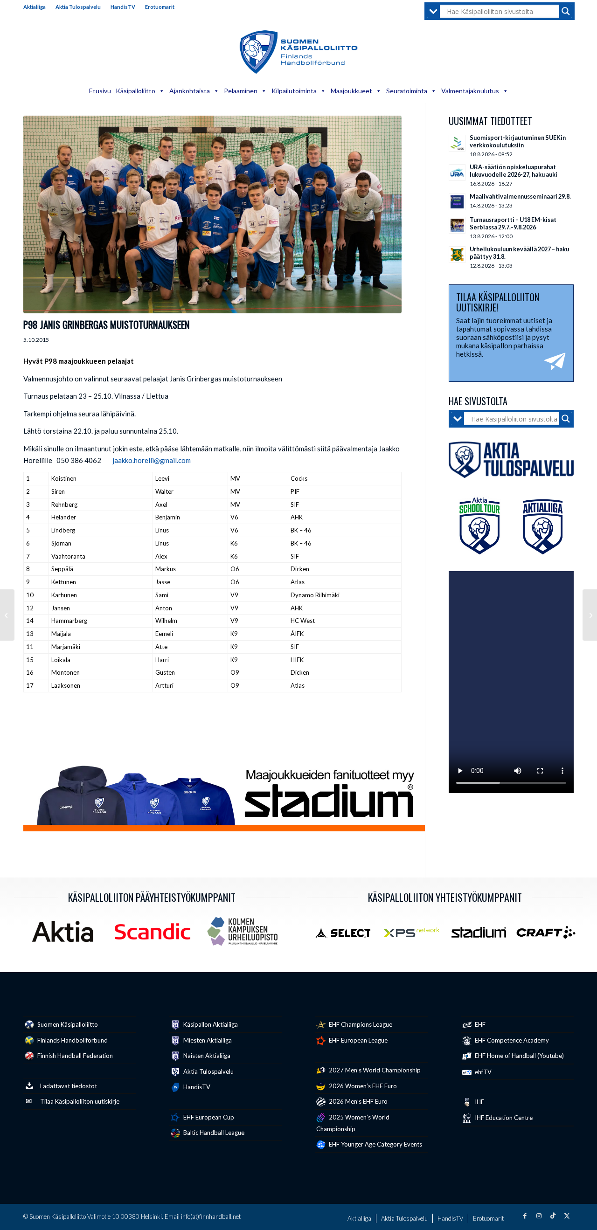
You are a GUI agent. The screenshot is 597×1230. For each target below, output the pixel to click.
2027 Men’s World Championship (374, 1070)
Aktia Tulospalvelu (78, 7)
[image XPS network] (414, 936)
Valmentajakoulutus (470, 91)
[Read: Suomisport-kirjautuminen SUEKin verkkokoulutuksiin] (457, 143)
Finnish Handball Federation (74, 1055)
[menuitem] (37, 7)
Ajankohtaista (189, 91)
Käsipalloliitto (135, 91)
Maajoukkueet (351, 91)
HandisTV (123, 7)
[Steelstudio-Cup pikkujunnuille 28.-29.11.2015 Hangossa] (590, 615)
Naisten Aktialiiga (206, 1055)
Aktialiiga (34, 7)
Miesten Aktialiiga (207, 1040)
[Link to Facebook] (525, 1216)
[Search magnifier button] (565, 11)
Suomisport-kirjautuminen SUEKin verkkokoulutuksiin (518, 141)
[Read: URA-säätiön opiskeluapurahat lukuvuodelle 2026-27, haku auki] (457, 172)
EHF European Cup (208, 1117)
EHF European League (357, 1040)
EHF (479, 1024)
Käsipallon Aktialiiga (210, 1024)
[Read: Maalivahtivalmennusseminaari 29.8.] (457, 201)
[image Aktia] (66, 935)
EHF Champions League (359, 1024)
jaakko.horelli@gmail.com (151, 460)
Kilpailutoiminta (294, 91)
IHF (478, 1102)
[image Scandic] (156, 935)
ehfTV (482, 1072)
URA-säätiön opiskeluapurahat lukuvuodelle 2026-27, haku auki (513, 170)
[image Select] (347, 936)
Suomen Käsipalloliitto (67, 1024)
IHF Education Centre (503, 1117)
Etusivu (100, 91)
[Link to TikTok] (553, 1216)
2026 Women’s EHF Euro (362, 1086)
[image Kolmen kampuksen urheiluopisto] (246, 935)
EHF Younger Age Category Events (374, 1144)
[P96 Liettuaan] (7, 615)
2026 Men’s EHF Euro (357, 1101)
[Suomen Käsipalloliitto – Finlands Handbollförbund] (299, 52)
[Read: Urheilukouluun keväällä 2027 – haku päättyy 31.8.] (457, 254)
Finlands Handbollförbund (72, 1040)
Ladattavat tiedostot (68, 1086)
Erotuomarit (159, 7)
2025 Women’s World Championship (352, 1123)
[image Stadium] (482, 936)
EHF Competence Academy (511, 1040)
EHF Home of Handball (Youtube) (518, 1055)
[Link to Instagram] (539, 1216)
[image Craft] (549, 936)
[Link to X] (567, 1216)
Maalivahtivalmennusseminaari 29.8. (520, 196)
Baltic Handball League (213, 1132)
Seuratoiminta (406, 91)
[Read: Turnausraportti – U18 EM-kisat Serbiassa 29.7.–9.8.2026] (457, 225)
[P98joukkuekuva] (212, 214)
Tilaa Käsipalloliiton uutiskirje (79, 1101)
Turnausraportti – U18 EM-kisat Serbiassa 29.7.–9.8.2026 (513, 223)
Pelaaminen (240, 91)
